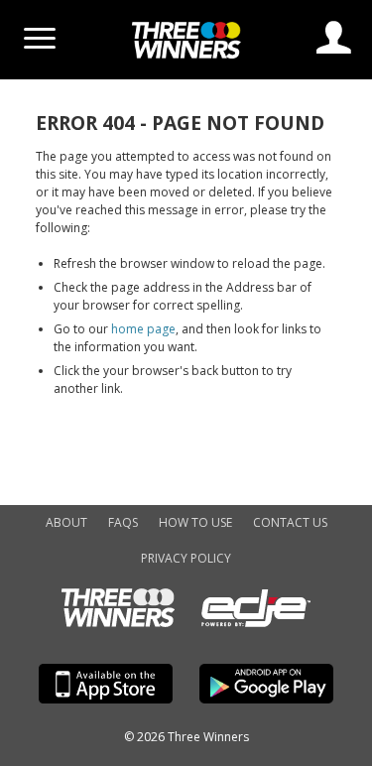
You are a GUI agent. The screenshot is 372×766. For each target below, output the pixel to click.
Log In (333, 37)
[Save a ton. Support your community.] (186, 54)
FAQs (123, 522)
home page (143, 328)
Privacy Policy (186, 558)
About (66, 522)
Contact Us (290, 522)
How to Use (195, 522)
